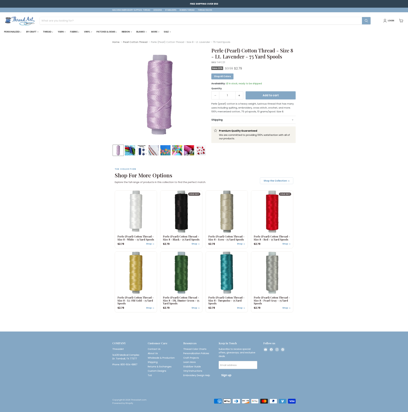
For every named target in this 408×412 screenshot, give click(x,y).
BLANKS (140, 31)
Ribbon (126, 31)
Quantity (216, 88)
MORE (154, 31)
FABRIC (74, 31)
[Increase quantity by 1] (239, 95)
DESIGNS (157, 10)
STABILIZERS (170, 10)
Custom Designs (157, 370)
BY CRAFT (31, 31)
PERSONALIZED (12, 31)
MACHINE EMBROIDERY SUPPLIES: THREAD (131, 10)
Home (116, 42)
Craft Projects (191, 357)
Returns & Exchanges (159, 366)
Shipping (153, 362)
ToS (150, 375)
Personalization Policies (196, 353)
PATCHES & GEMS (106, 31)
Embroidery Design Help (196, 375)
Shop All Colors (222, 76)
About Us (153, 353)
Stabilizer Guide (192, 366)
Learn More (189, 362)
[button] (118, 150)
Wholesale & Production (161, 357)
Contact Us (154, 349)
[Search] (366, 20)
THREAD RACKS (205, 10)
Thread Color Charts (194, 349)
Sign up (226, 375)
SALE (166, 31)
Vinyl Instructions (192, 370)
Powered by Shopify (122, 403)
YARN (61, 31)
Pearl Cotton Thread (135, 42)
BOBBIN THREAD (187, 10)
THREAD (47, 31)
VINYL (87, 31)
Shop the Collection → (277, 180)
